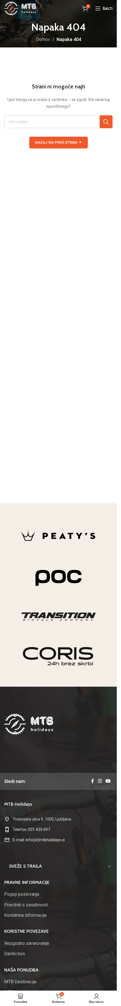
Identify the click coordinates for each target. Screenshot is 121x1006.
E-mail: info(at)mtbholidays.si (39, 840)
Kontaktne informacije (25, 915)
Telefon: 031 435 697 (31, 829)
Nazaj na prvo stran (56, 142)
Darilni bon (14, 953)
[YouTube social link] (108, 781)
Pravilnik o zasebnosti (26, 905)
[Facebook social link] (92, 781)
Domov (43, 39)
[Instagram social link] (100, 781)
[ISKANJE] (106, 121)
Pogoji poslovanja (21, 894)
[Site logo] (20, 8)
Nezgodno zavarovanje (26, 943)
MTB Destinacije (20, 981)
